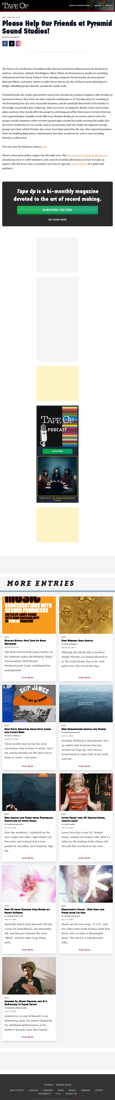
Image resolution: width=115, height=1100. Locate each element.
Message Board (63, 1085)
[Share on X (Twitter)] (12, 43)
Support (99, 1090)
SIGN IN (97, 5)
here (44, 146)
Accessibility (44, 1094)
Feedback (85, 1090)
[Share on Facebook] (5, 43)
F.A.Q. (58, 1094)
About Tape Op (17, 1090)
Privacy (72, 1090)
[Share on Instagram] (18, 43)
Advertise (33, 1090)
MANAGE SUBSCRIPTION (79, 5)
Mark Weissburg (12, 37)
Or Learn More (57, 219)
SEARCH (108, 5)
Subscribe (48, 1090)
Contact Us (71, 1094)
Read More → (29, 678)
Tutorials (48, 1085)
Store (61, 1090)
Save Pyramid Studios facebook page (87, 155)
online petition (79, 163)
